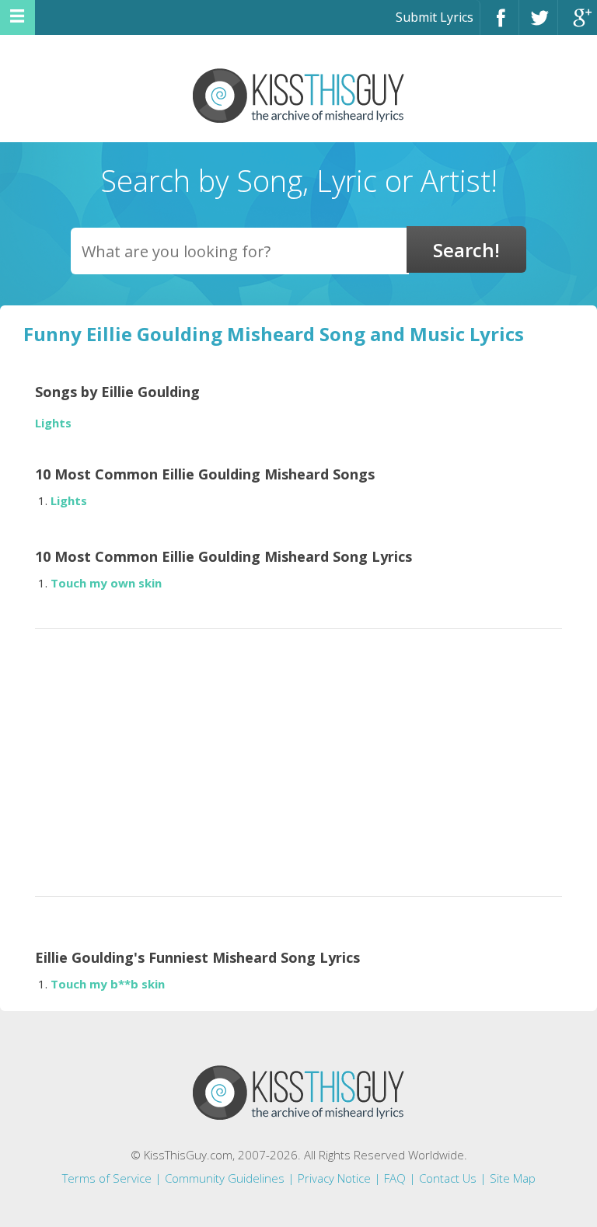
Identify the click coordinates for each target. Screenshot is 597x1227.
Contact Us (448, 1178)
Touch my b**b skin (108, 984)
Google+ (577, 24)
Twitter (538, 24)
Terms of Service (107, 1178)
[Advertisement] (298, 757)
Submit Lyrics (434, 17)
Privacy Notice (334, 1178)
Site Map (513, 1178)
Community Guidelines (225, 1178)
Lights (53, 423)
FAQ (395, 1178)
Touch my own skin (106, 583)
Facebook (499, 24)
